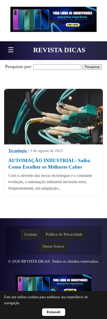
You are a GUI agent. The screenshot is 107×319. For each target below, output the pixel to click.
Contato (30, 234)
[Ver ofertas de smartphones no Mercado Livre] (53, 21)
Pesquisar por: (18, 66)
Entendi (54, 312)
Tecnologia (18, 151)
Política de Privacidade (64, 234)
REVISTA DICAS (59, 50)
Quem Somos (53, 246)
